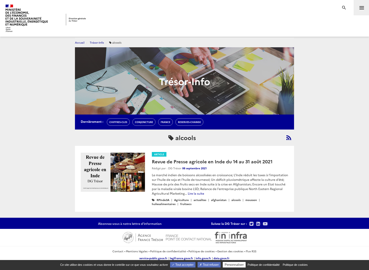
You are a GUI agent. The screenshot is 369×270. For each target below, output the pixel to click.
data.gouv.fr (221, 258)
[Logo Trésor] (76, 19)
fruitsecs (185, 204)
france (165, 122)
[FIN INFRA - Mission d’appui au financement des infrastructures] (231, 237)
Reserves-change (189, 122)
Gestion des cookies (230, 251)
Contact (117, 251)
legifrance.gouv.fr (181, 258)
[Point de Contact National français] (189, 237)
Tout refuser (210, 264)
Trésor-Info (97, 42)
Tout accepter (184, 264)
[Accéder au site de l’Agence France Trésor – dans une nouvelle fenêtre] (142, 237)
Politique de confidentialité (168, 251)
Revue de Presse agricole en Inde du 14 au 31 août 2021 (212, 161)
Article (159, 154)
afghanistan (219, 200)
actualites (200, 200)
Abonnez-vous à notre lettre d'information (130, 223)
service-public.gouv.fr (153, 258)
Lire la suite (196, 193)
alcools (236, 200)
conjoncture (144, 122)
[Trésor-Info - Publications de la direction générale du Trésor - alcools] (288, 137)
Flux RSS (251, 251)
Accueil (80, 42)
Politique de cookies (201, 251)
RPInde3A (163, 200)
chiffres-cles (118, 122)
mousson (251, 200)
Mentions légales (137, 251)
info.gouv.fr (203, 258)
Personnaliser (234, 264)
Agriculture (181, 200)
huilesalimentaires (163, 204)
